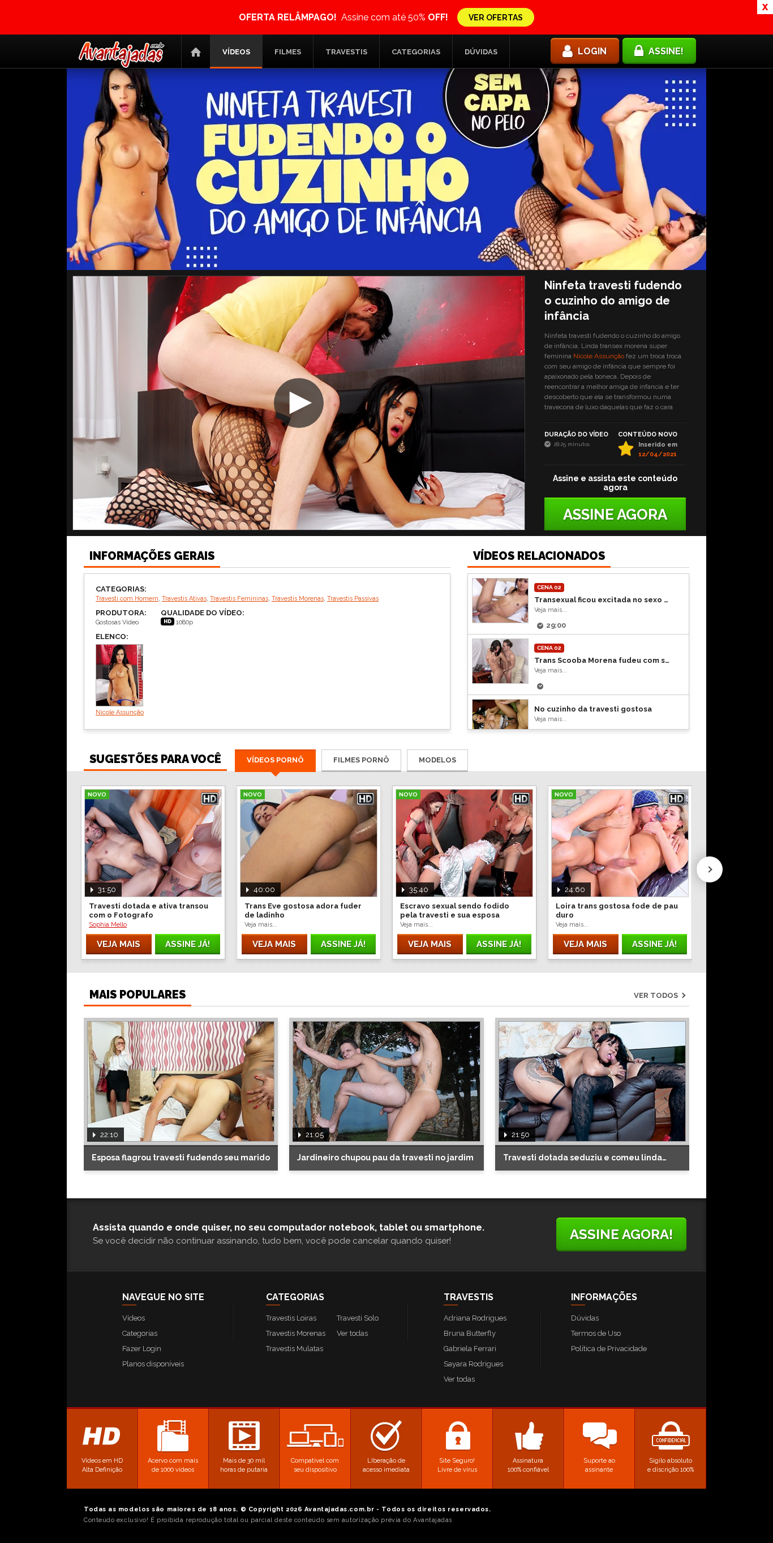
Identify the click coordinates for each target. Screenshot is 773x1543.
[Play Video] (299, 403)
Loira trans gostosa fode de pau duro (617, 910)
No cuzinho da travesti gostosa (593, 709)
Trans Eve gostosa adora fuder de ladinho (303, 910)
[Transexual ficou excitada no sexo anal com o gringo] (500, 600)
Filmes (287, 52)
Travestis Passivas (353, 598)
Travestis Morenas (298, 598)
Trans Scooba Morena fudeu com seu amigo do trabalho (602, 660)
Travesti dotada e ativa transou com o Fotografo (148, 910)
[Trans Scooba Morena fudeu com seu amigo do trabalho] (500, 661)
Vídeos (236, 52)
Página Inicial (196, 51)
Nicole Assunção (598, 356)
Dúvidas (481, 52)
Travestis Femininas (239, 598)
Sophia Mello (108, 924)
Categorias (416, 52)
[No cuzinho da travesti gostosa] (500, 722)
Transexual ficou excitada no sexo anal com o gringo (602, 599)
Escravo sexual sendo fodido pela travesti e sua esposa (454, 910)
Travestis (346, 52)
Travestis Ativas (184, 598)
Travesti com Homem (127, 598)
